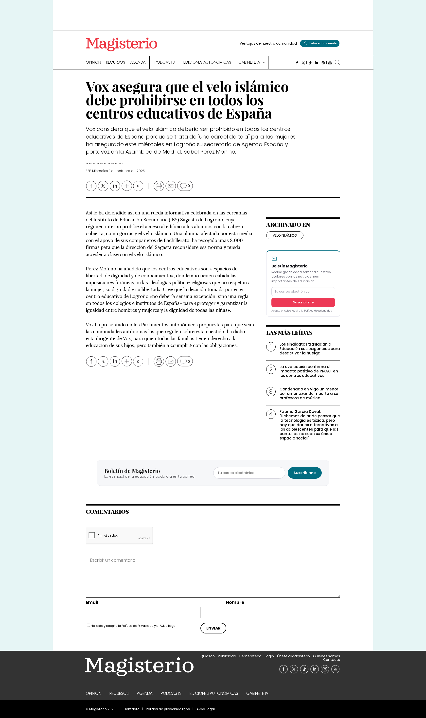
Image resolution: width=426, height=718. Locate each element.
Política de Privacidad (138, 626)
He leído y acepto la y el (133, 626)
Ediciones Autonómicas (207, 62)
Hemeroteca (250, 656)
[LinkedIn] (317, 62)
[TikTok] (310, 62)
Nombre (235, 602)
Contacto (331, 659)
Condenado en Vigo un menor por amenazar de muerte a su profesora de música (309, 393)
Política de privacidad (318, 311)
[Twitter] (303, 62)
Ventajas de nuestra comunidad (268, 43)
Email (92, 602)
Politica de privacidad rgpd (168, 709)
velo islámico (285, 235)
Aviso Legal (168, 626)
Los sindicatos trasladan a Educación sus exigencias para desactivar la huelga (310, 349)
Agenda (138, 62)
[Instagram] (323, 62)
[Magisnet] (121, 44)
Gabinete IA (249, 62)
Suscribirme (303, 302)
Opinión (93, 62)
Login (269, 656)
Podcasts (165, 62)
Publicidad (227, 656)
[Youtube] (330, 62)
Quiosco (207, 656)
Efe (88, 171)
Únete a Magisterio (293, 656)
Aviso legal (291, 311)
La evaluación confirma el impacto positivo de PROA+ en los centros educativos (309, 371)
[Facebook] (297, 62)
